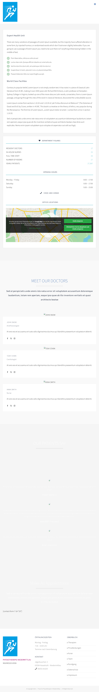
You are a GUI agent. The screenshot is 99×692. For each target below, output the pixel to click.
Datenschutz (73, 669)
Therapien (72, 642)
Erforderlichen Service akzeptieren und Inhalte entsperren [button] (78, 228)
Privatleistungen (74, 648)
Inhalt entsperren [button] (78, 221)
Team (70, 658)
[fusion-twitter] (11, 338)
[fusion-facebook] (7, 338)
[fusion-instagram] (14, 338)
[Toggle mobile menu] (95, 4)
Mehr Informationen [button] (35, 228)
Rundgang (72, 664)
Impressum (72, 675)
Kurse (70, 653)
